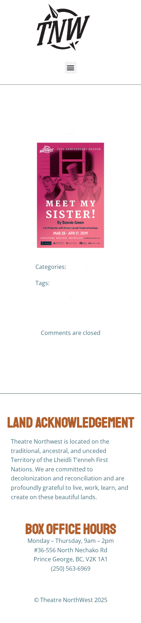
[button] (71, 68)
